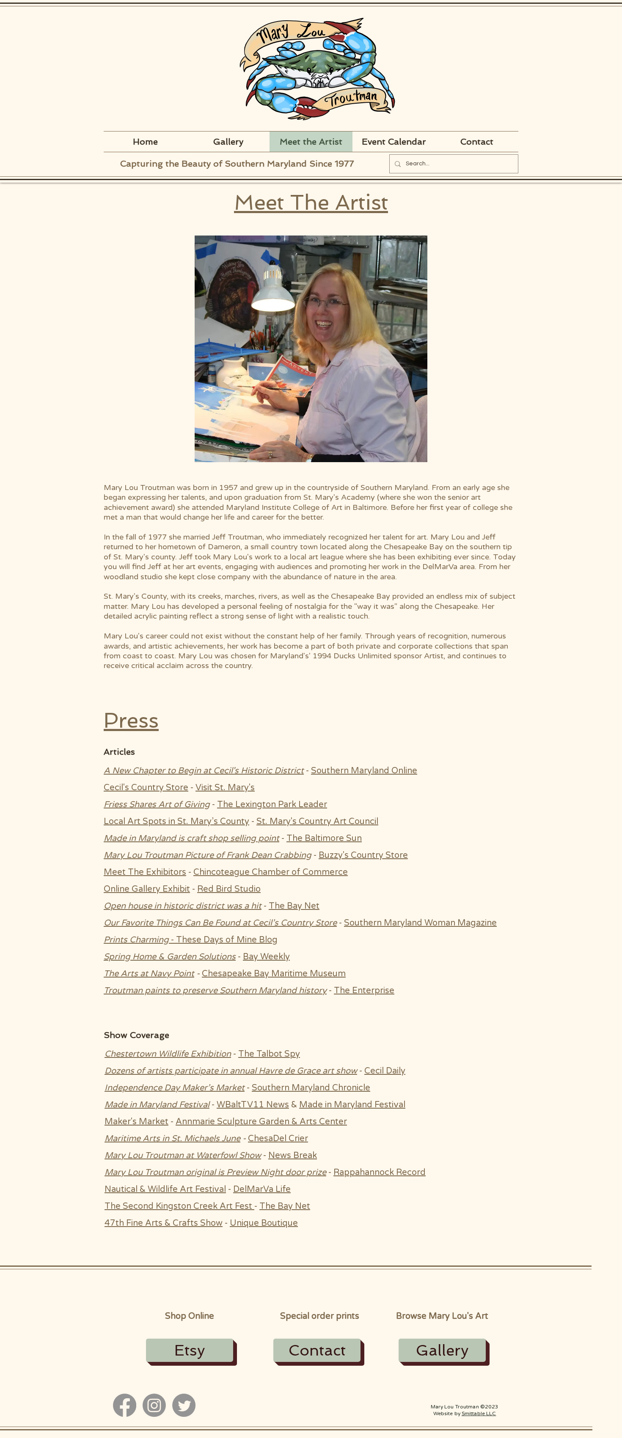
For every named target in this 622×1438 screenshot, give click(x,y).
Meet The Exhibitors (145, 872)
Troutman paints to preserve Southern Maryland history (215, 991)
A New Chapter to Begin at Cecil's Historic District (204, 771)
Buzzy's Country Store (363, 855)
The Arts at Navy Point (149, 974)
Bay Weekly (266, 957)
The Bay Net (294, 906)
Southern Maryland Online (364, 771)
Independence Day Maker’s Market (175, 1088)
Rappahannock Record (379, 1172)
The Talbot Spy (269, 1054)
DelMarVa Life (262, 1189)
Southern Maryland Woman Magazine (420, 923)
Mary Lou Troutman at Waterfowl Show (183, 1155)
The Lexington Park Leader (272, 805)
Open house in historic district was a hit (182, 906)
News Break (292, 1155)
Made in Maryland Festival (157, 1105)
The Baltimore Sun (324, 838)
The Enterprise (364, 991)
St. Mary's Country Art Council (317, 821)
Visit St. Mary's (225, 788)
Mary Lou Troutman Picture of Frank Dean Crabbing (207, 855)
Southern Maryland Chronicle (311, 1088)
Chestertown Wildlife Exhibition (168, 1054)
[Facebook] (124, 1405)
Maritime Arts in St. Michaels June (172, 1139)
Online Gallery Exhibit (147, 889)
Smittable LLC (479, 1413)
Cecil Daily (384, 1071)
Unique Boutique (264, 1223)
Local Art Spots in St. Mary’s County (176, 821)
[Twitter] (183, 1405)
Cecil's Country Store (146, 788)
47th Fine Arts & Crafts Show (164, 1223)
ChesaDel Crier (278, 1139)
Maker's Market (136, 1122)
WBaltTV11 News (253, 1105)
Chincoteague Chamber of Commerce (270, 872)
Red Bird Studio (229, 889)
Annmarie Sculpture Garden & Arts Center (261, 1122)
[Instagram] (154, 1405)
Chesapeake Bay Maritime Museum (274, 974)
